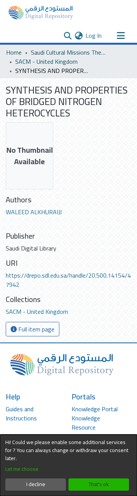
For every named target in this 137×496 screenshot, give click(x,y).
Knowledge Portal (95, 409)
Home (14, 52)
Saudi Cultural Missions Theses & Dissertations (69, 52)
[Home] (41, 12)
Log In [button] (94, 35)
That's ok (99, 484)
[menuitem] (78, 35)
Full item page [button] (35, 329)
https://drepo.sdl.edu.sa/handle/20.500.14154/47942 (68, 280)
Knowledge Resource (86, 423)
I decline (35, 484)
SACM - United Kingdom (46, 61)
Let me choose (21, 469)
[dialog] (68, 465)
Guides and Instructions (21, 413)
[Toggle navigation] (120, 35)
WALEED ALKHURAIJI (34, 212)
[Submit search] (67, 35)
